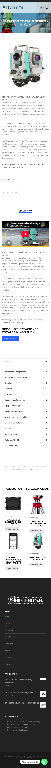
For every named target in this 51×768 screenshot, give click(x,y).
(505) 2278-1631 (16, 724)
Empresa (8, 650)
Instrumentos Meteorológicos (26, 417)
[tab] (25, 210)
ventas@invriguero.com (19, 727)
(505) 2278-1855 (30, 724)
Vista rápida (12, 529)
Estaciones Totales (37, 466)
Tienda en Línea (24, 445)
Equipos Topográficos (26, 411)
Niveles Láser (26, 428)
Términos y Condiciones (18, 730)
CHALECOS (24, 389)
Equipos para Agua (24, 406)
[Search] (46, 361)
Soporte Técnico (11, 637)
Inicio (7, 616)
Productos (9, 630)
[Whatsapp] (44, 762)
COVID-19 (8, 664)
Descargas (9, 644)
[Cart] (41, 7)
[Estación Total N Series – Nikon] (3, 192)
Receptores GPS (26, 434)
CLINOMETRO (24, 394)
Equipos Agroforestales (26, 400)
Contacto (8, 657)
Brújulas (26, 383)
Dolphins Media (27, 758)
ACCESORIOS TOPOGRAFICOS (24, 377)
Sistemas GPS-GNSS (26, 439)
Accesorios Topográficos (26, 371)
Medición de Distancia (26, 422)
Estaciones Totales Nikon (26, 470)
